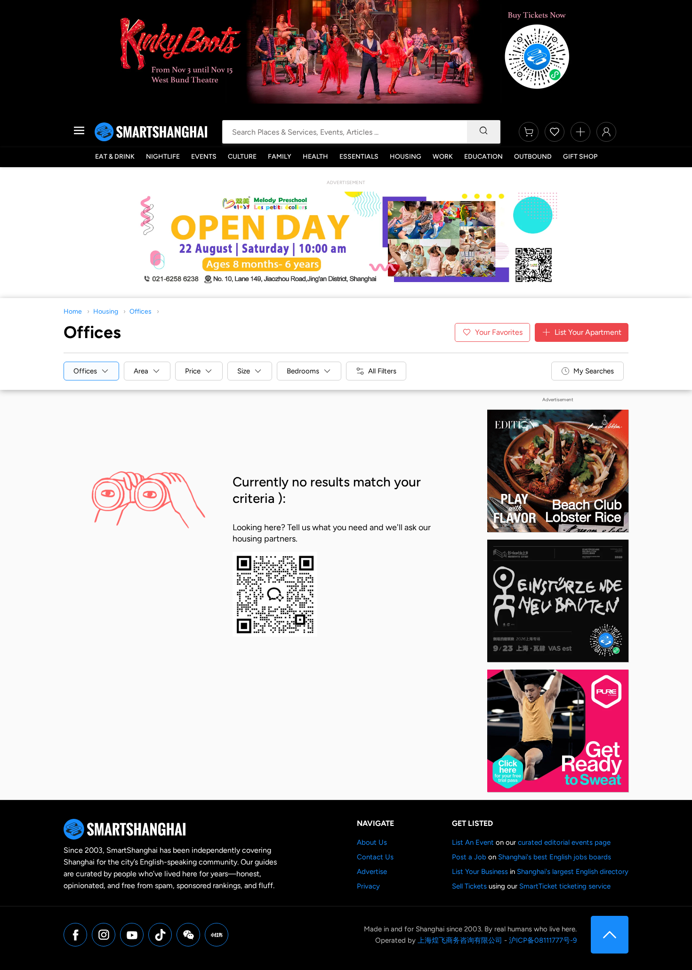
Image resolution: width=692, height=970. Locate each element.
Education (483, 157)
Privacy (368, 886)
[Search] (483, 132)
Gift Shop (580, 157)
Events (204, 157)
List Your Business (480, 871)
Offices (140, 311)
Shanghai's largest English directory (572, 871)
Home (73, 311)
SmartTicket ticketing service (565, 886)
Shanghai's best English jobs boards (554, 857)
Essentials (358, 157)
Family (279, 157)
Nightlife (163, 157)
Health (315, 157)
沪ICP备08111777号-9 (543, 940)
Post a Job (469, 857)
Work (443, 157)
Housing (405, 157)
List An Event (473, 842)
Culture (242, 157)
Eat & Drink (115, 157)
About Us (372, 842)
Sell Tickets (469, 886)
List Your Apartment (588, 332)
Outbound (533, 157)
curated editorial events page (564, 842)
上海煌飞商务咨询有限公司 (460, 940)
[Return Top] (609, 935)
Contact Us (375, 857)
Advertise (372, 871)
